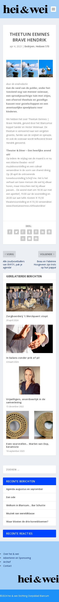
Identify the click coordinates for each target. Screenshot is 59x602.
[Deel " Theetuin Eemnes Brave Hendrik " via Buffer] (49, 232)
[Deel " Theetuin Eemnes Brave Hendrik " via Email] (29, 238)
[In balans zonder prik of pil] (29, 339)
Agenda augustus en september (24, 489)
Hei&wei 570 (42, 46)
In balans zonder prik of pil (22, 357)
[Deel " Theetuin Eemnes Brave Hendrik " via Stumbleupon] (23, 238)
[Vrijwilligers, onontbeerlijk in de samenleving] (29, 380)
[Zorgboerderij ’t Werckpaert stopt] (29, 297)
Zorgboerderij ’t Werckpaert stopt (27, 316)
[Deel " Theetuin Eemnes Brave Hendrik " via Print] (36, 238)
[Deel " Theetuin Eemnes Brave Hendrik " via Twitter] (16, 232)
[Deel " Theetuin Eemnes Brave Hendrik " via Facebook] (10, 232)
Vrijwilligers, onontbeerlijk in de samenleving (25, 401)
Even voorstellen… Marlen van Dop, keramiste (27, 445)
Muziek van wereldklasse (20, 513)
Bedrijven (29, 46)
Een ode (10, 497)
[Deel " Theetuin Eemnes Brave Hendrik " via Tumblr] (29, 232)
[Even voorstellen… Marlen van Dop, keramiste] (29, 425)
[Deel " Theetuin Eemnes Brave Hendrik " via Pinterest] (36, 232)
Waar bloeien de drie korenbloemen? (27, 521)
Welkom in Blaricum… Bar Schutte (25, 505)
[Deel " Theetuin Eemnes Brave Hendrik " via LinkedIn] (42, 232)
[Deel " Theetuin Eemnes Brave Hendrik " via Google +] (23, 232)
